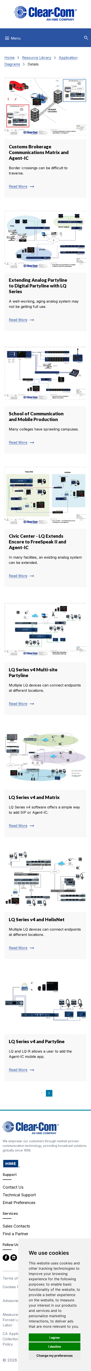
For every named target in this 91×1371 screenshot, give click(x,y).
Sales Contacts (16, 1226)
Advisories (11, 1300)
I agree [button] (54, 1337)
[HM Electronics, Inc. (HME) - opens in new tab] (11, 1163)
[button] (86, 38)
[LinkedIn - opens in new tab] (13, 1257)
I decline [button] (54, 1346)
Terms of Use (14, 1278)
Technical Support (19, 1195)
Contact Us (13, 1187)
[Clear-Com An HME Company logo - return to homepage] (31, 1127)
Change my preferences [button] (54, 1355)
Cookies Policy (15, 1287)
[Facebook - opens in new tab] (6, 1257)
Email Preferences (19, 1202)
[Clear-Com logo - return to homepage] (45, 13)
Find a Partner (15, 1233)
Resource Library (36, 57)
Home (9, 57)
